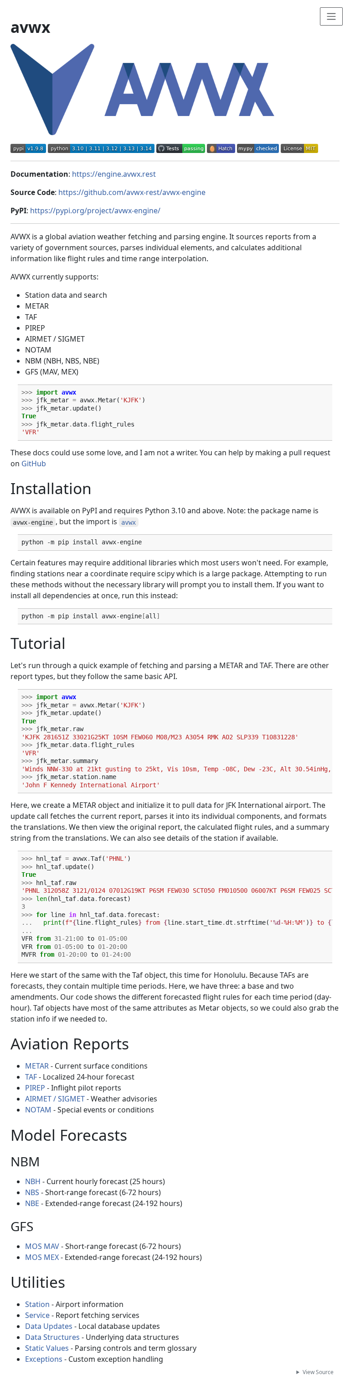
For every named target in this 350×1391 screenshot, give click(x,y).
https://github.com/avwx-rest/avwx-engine (132, 192)
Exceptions (43, 1359)
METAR (37, 1066)
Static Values (47, 1348)
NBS (32, 1192)
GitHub (33, 463)
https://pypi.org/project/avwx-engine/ (95, 210)
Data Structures (52, 1337)
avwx (128, 522)
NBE (32, 1203)
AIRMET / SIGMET (55, 1099)
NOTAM (38, 1110)
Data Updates (48, 1326)
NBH (33, 1181)
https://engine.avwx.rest (114, 174)
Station (37, 1304)
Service (37, 1315)
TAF (31, 1077)
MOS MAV (42, 1246)
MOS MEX (42, 1257)
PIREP (35, 1088)
